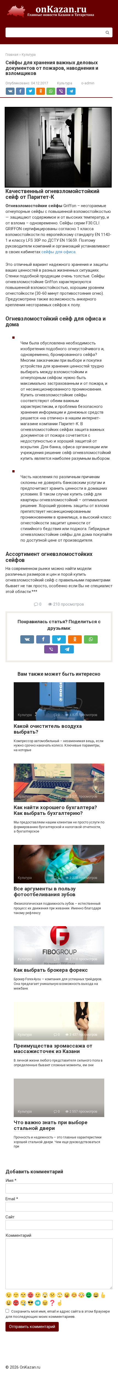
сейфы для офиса (58, 251)
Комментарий (18, 1235)
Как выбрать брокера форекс (51, 970)
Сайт (10, 1217)
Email (11, 1198)
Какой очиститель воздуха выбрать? (48, 729)
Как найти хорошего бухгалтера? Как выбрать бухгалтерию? (55, 810)
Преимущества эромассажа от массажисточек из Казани (53, 1049)
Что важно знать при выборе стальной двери (51, 1125)
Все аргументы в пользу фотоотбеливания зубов (45, 891)
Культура (64, 83)
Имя (10, 1180)
